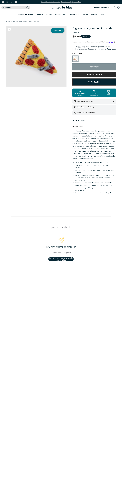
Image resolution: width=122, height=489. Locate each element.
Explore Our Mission (101, 7)
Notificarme (94, 82)
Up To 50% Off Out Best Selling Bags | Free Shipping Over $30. (61, 2)
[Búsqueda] (27, 7)
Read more (111, 49)
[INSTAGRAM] (7, 2)
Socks (49, 14)
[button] (119, 7)
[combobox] (15, 7)
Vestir (85, 14)
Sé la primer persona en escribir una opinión (61, 259)
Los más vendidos (25, 14)
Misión (94, 14)
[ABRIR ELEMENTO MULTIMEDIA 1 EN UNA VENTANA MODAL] (36, 56)
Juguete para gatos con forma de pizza (26, 21)
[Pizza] (75, 59)
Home (8, 21)
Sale (102, 14)
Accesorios (60, 14)
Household (74, 14)
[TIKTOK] (11, 2)
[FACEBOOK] (3, 2)
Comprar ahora (94, 75)
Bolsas (40, 14)
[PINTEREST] (16, 2)
